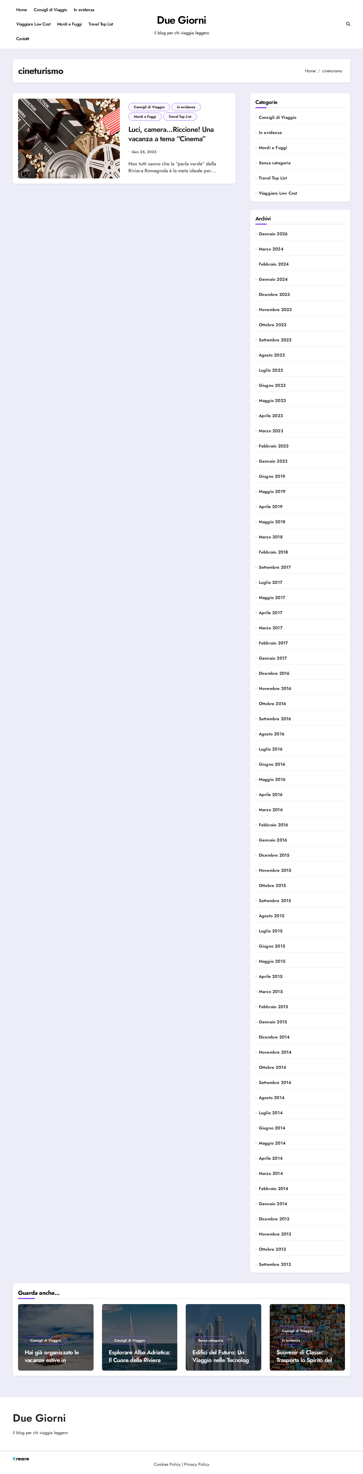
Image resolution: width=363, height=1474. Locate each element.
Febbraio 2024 (274, 264)
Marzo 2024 (271, 249)
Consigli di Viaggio (50, 10)
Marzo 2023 (271, 431)
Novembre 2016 (275, 689)
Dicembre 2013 (274, 1219)
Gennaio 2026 (273, 234)
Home (21, 10)
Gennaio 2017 (273, 658)
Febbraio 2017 (273, 643)
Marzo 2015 (271, 992)
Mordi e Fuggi (69, 24)
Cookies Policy (167, 1464)
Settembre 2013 (275, 1264)
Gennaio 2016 (273, 840)
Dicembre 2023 (274, 295)
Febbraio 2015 (273, 1007)
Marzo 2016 (271, 810)
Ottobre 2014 (272, 1067)
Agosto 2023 (272, 355)
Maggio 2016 (272, 779)
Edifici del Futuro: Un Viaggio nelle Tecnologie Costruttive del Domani (222, 1360)
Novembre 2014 (275, 1052)
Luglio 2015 (270, 931)
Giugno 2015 (272, 946)
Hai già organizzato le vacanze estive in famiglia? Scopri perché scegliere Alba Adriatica (54, 1363)
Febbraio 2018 (273, 552)
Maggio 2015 (272, 961)
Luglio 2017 (270, 582)
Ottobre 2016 (272, 704)
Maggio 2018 (272, 522)
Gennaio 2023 (273, 461)
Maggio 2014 (272, 1143)
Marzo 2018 (271, 537)
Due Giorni (181, 20)
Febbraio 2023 (274, 446)
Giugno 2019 (272, 476)
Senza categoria (274, 163)
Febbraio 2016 (273, 825)
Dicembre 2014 (274, 1037)
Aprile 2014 (271, 1158)
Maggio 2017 (272, 598)
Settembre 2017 (275, 567)
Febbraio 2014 (274, 1189)
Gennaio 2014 (273, 1204)
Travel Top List (100, 24)
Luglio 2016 (270, 749)
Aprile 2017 (270, 613)
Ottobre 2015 (272, 886)
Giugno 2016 (272, 764)
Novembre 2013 (275, 1234)
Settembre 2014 (275, 1083)
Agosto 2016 (271, 734)
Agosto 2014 (272, 1098)
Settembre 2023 (275, 340)
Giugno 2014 (272, 1128)
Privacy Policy (196, 1464)
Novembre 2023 (275, 310)
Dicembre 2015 (274, 855)
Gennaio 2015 (273, 1022)
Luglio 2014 (271, 1113)
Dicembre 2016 (274, 673)
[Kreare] (181, 1459)
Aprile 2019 (270, 507)
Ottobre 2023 (272, 325)
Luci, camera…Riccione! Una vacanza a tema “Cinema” (171, 134)
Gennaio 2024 (273, 279)
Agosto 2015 (271, 916)
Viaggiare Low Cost (33, 24)
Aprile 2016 (270, 795)
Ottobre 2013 (272, 1249)
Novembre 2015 (275, 870)
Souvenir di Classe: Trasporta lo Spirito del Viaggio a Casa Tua (304, 1360)
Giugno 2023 (272, 385)
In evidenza (84, 10)
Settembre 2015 (275, 901)
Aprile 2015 (270, 976)
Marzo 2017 (270, 628)
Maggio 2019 (272, 492)
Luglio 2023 (271, 370)
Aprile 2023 (271, 416)
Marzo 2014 (271, 1173)
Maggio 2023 (272, 401)
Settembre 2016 (275, 719)
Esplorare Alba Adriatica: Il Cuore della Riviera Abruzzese (139, 1360)
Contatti (22, 39)
